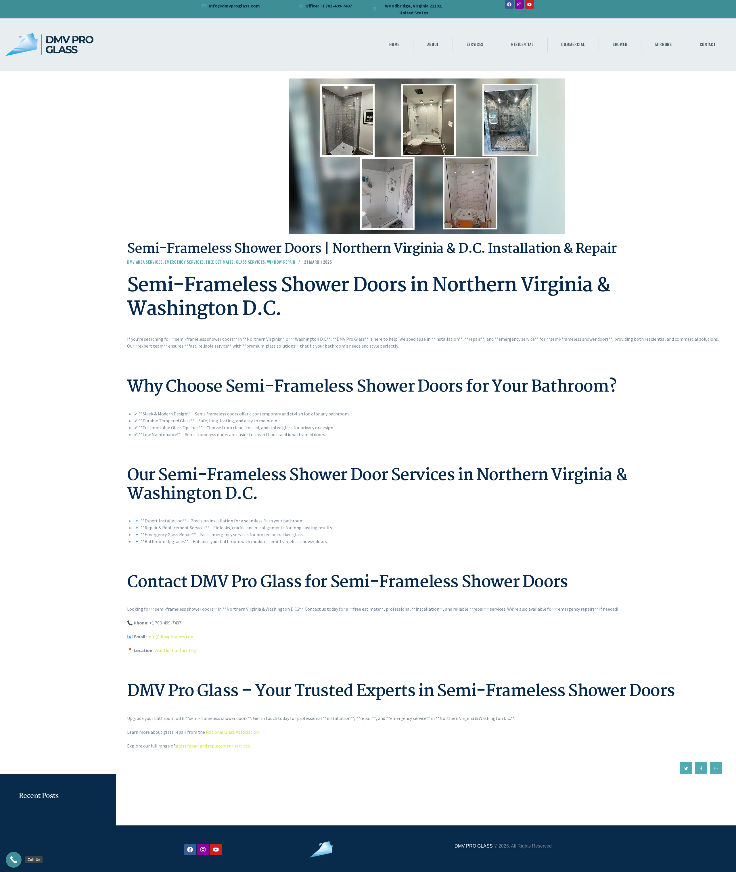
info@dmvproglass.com (171, 636)
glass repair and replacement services (213, 746)
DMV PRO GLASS (474, 846)
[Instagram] (519, 4)
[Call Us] (14, 860)
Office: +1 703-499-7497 (328, 6)
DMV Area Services (145, 262)
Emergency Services (184, 262)
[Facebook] (509, 4)
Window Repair (281, 262)
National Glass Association (232, 732)
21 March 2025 (318, 262)
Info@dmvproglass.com (234, 6)
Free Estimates (220, 262)
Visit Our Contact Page (176, 650)
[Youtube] (529, 4)
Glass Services (250, 262)
